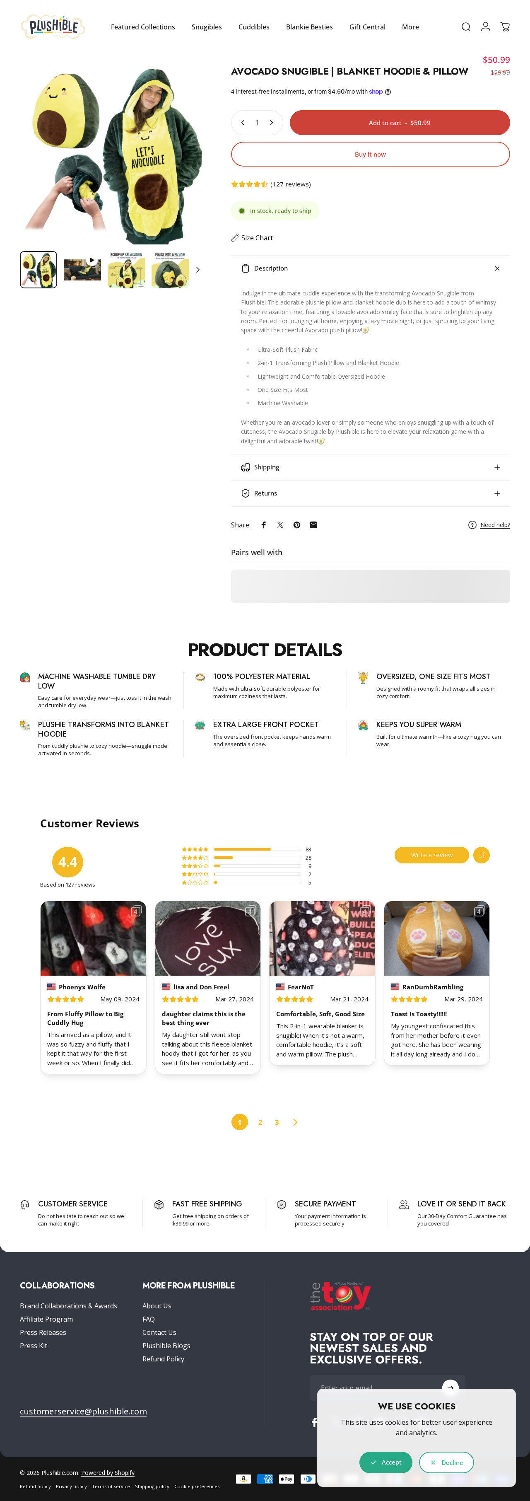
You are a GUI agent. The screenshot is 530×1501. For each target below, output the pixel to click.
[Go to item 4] (170, 269)
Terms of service (111, 1486)
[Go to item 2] (82, 269)
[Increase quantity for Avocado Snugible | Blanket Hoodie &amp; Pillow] (273, 123)
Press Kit (33, 1345)
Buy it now (370, 154)
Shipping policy (152, 1486)
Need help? (495, 525)
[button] (481, 855)
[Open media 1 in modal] (113, 151)
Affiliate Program (46, 1319)
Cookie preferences (196, 1486)
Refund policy (35, 1486)
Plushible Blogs (166, 1345)
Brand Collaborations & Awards (68, 1306)
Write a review (432, 855)
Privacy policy (71, 1486)
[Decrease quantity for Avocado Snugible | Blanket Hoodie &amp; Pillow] (241, 123)
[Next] (184, 164)
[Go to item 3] (126, 269)
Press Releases (43, 1332)
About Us (156, 1306)
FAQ (148, 1319)
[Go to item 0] (38, 269)
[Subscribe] (450, 1388)
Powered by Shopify (108, 1473)
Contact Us (159, 1332)
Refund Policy (163, 1359)
